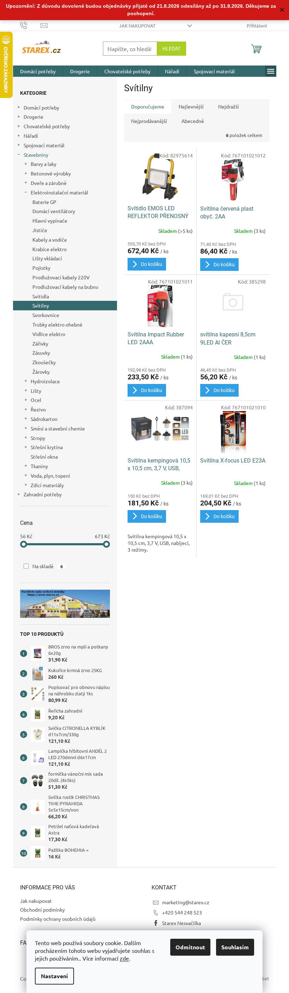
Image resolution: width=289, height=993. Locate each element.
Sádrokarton (44, 419)
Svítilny (40, 305)
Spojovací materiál (44, 145)
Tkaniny (39, 466)
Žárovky (41, 371)
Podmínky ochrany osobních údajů (58, 919)
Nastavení (54, 976)
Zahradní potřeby (43, 494)
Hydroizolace (45, 381)
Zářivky (40, 343)
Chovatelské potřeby (47, 126)
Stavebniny (36, 154)
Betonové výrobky (51, 173)
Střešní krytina (47, 447)
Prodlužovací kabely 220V (61, 277)
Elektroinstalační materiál (59, 192)
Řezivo (38, 409)
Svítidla (40, 296)
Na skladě (47, 566)
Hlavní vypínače (49, 220)
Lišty (36, 390)
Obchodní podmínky (42, 909)
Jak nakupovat (137, 26)
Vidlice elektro (48, 334)
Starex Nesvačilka (181, 923)
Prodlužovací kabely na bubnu (65, 287)
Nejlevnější (191, 106)
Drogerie (33, 116)
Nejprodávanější (149, 121)
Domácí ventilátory (53, 211)
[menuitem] (38, 71)
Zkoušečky (44, 362)
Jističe (39, 230)
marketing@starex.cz (185, 902)
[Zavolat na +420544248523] (30, 25)
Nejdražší (228, 106)
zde (124, 958)
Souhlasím (235, 947)
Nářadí (31, 135)
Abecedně (193, 121)
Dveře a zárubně (49, 183)
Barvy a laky (43, 164)
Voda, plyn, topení (50, 475)
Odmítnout (190, 947)
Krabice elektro (49, 249)
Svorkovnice (45, 315)
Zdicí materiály (47, 485)
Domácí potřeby (41, 107)
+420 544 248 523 (182, 912)
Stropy (38, 438)
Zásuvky (41, 352)
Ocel (36, 400)
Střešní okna (44, 456)
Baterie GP (44, 202)
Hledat (171, 48)
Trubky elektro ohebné (57, 324)
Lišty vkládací (47, 258)
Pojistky (41, 268)
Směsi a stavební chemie (58, 428)
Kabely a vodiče (49, 239)
